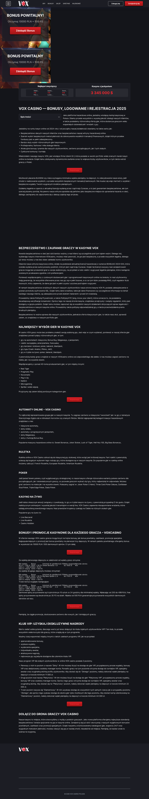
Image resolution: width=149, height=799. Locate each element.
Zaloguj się (115, 4)
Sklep (58, 3)
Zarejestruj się (134, 4)
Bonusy (51, 3)
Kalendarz (76, 3)
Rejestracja (74, 170)
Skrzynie (66, 3)
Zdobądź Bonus (25, 30)
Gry (43, 3)
